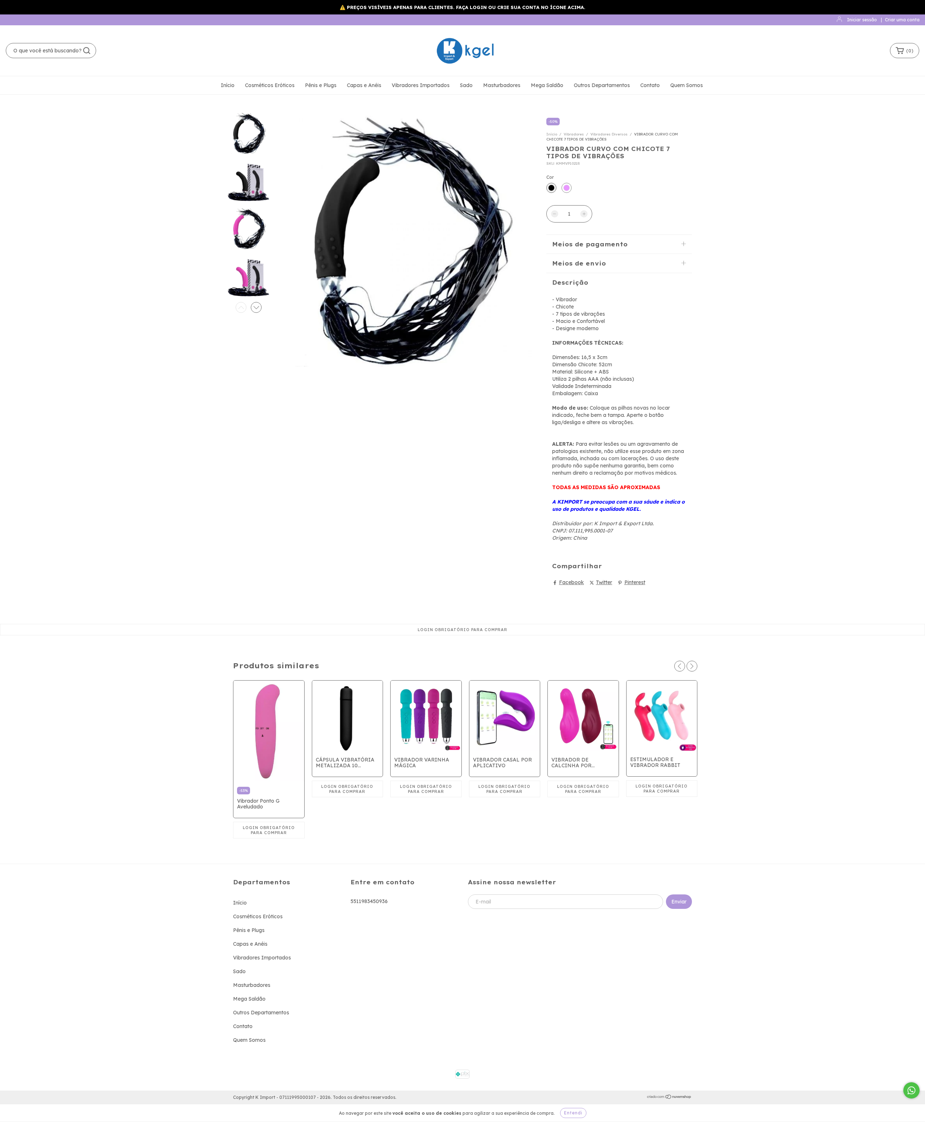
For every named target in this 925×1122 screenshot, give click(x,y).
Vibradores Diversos (609, 134)
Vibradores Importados (420, 85)
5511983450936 (369, 901)
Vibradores (574, 134)
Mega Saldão (547, 85)
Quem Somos (686, 85)
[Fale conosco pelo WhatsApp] (911, 1090)
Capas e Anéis (364, 85)
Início (228, 85)
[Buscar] (86, 50)
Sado (466, 85)
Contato (650, 85)
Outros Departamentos (602, 85)
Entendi (573, 1112)
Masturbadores (501, 85)
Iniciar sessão (862, 19)
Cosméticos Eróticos (269, 85)
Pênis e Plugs (320, 85)
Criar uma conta (902, 19)
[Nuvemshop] (669, 1097)
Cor (550, 177)
